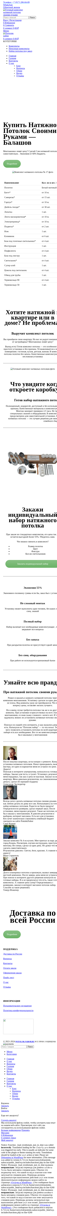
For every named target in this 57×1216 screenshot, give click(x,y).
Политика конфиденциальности (18, 1010)
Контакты (7, 963)
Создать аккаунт (8, 1120)
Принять (25, 1130)
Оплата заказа (9, 968)
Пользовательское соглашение (17, 1006)
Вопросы (20, 68)
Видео (19, 73)
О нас (6, 982)
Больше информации (11, 1130)
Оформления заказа (12, 973)
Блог (18, 66)
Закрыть (5, 1106)
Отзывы (20, 76)
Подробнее (12, 164)
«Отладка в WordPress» (21, 1182)
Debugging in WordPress (12, 1157)
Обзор (19, 71)
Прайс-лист (8, 977)
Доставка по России (12, 954)
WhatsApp (8, 5)
